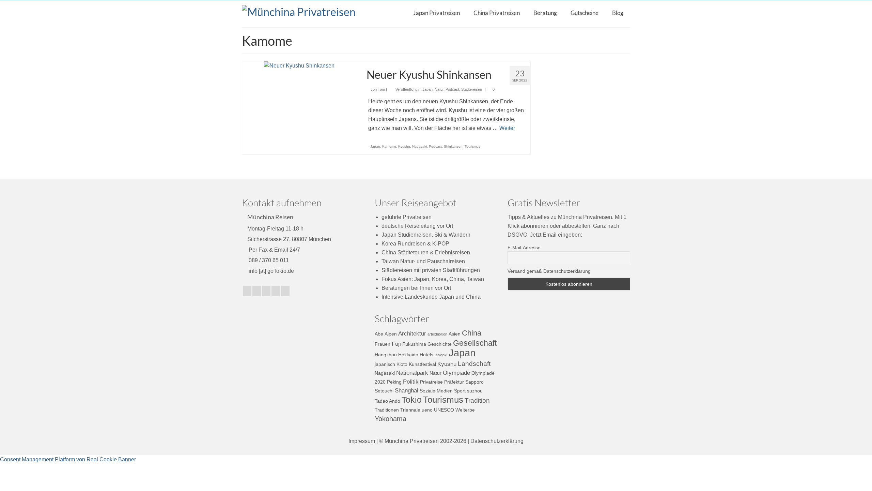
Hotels (426, 354)
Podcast (452, 89)
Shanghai (406, 390)
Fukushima (414, 344)
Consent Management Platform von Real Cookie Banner (68, 459)
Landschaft (474, 363)
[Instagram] (256, 291)
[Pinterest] (275, 291)
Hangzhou (386, 354)
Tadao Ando (387, 401)
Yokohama (390, 418)
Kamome (389, 146)
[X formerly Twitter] (247, 291)
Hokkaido (408, 354)
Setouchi (384, 390)
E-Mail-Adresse (524, 247)
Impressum (361, 441)
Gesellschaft (475, 343)
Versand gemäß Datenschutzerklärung (549, 271)
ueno (427, 410)
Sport (460, 390)
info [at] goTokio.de (270, 271)
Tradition (477, 400)
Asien (455, 334)
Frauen (382, 344)
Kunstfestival (422, 364)
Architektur (412, 333)
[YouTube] (266, 291)
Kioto (401, 364)
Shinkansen (453, 146)
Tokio (412, 399)
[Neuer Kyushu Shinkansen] (299, 65)
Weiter (507, 128)
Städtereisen (471, 89)
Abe (379, 334)
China (471, 333)
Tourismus (472, 146)
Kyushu (404, 146)
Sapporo (474, 382)
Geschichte (439, 344)
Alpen (391, 334)
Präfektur (454, 382)
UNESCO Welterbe (454, 410)
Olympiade (456, 373)
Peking (394, 382)
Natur (439, 89)
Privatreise (431, 382)
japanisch (385, 364)
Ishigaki (441, 355)
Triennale (410, 410)
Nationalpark (412, 373)
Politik (411, 381)
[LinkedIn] (285, 291)
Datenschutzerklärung (497, 441)
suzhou (475, 390)
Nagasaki (419, 146)
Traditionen (387, 410)
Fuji (396, 344)
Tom (381, 89)
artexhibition (437, 334)
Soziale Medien (436, 390)
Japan (427, 89)
